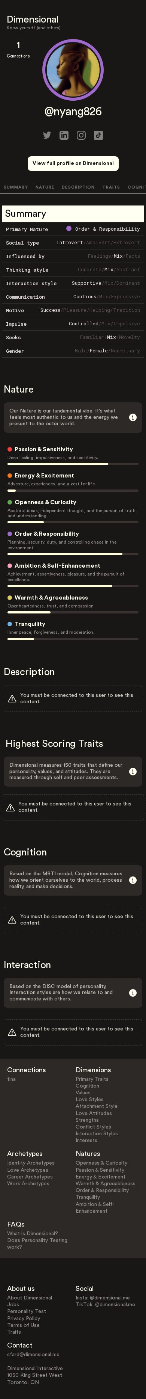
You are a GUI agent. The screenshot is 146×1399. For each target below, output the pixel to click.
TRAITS (111, 187)
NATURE (45, 187)
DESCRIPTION (78, 187)
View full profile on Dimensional (73, 163)
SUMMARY (16, 187)
